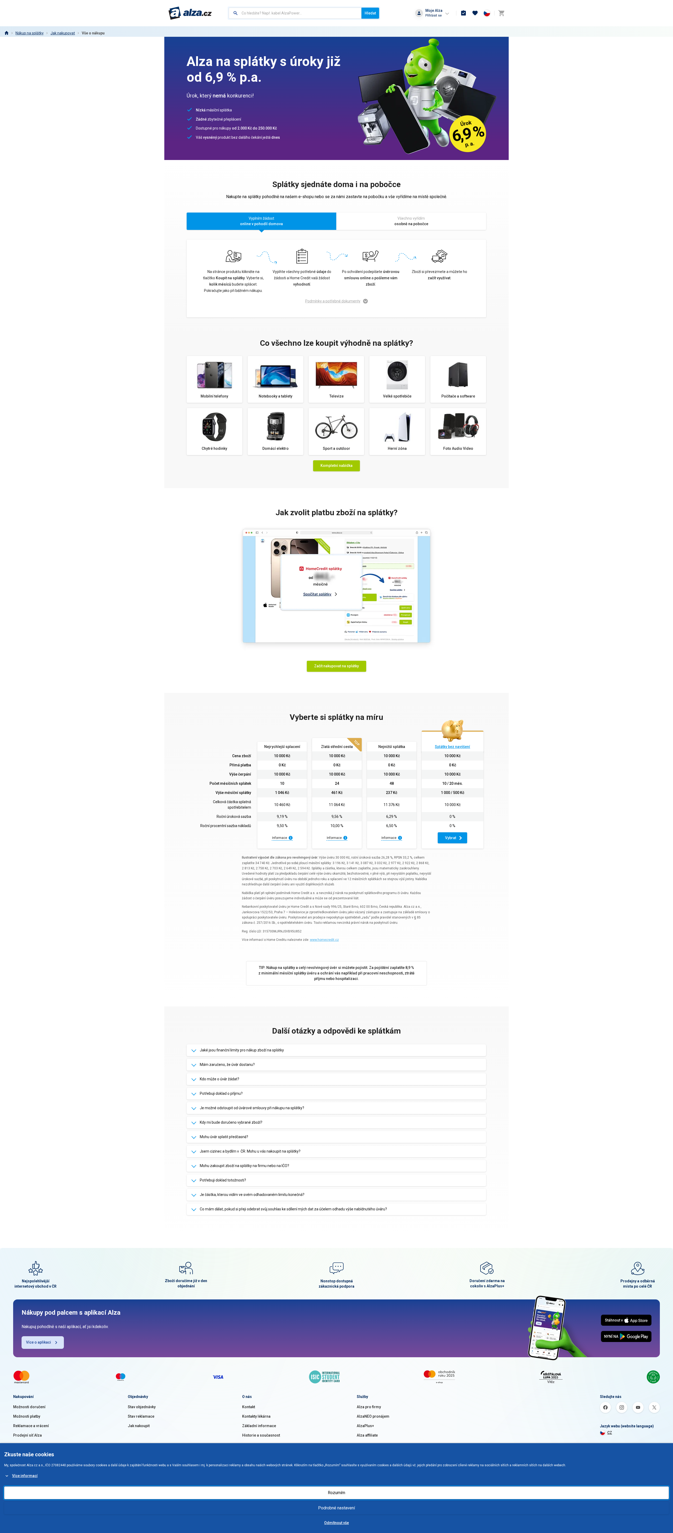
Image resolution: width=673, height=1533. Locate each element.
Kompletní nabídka (336, 465)
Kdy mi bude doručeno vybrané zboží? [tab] (231, 1122)
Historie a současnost (261, 1435)
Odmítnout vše (336, 1523)
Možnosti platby (26, 1416)
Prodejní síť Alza (27, 1435)
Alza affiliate (367, 1435)
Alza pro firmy (369, 1407)
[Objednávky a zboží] (463, 13)
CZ (609, 1433)
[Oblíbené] (475, 13)
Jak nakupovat (62, 33)
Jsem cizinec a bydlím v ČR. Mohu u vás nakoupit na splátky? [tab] (250, 1151)
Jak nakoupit (139, 1426)
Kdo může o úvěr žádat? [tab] (219, 1079)
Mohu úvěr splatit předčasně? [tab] (224, 1137)
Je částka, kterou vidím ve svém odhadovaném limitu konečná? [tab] (252, 1195)
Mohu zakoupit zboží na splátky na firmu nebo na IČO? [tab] (244, 1166)
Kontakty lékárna (256, 1416)
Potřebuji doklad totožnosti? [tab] (223, 1180)
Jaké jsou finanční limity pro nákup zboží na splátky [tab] (242, 1050)
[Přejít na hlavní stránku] (190, 13)
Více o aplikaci (38, 1342)
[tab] (261, 222)
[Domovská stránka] (6, 33)
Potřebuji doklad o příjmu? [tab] (221, 1093)
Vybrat (450, 838)
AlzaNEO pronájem (373, 1416)
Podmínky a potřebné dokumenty (332, 301)
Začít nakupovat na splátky (336, 666)
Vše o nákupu (93, 33)
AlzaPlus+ (365, 1426)
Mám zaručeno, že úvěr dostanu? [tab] (227, 1064)
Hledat (370, 13)
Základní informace (259, 1426)
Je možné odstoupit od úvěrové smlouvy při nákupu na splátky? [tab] (252, 1108)
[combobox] (295, 13)
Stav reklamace (141, 1416)
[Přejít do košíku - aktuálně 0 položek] (501, 13)
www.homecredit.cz (324, 940)
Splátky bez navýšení (452, 747)
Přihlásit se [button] (433, 15)
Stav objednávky (142, 1407)
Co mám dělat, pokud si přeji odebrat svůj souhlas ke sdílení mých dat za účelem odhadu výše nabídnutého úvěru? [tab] (293, 1209)
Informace (279, 838)
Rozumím (336, 1492)
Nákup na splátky (30, 33)
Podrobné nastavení (336, 1507)
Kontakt (248, 1407)
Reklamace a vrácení (31, 1426)
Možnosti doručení (29, 1407)
